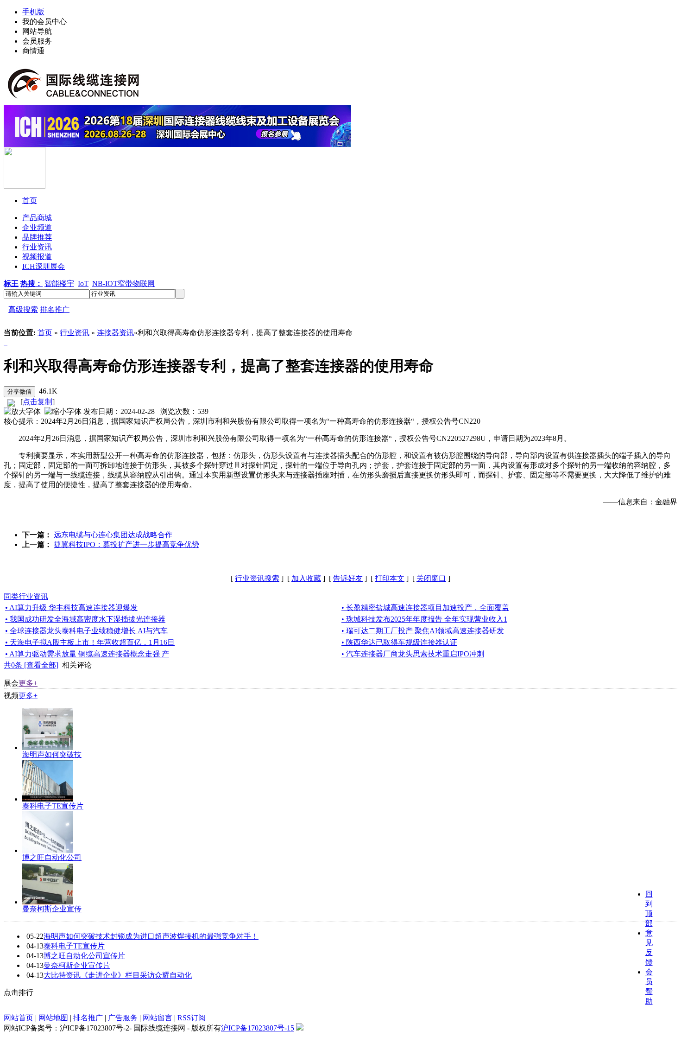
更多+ (28, 683)
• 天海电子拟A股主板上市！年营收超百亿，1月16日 (90, 642)
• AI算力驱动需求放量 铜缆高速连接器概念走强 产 (87, 654)
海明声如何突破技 (52, 754)
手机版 (33, 12)
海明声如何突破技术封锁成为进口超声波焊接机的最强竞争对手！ (151, 936)
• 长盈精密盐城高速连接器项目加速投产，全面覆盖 (425, 607)
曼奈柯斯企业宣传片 (77, 965)
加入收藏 (306, 578)
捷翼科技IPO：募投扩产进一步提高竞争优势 (126, 544)
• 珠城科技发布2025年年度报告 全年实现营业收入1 (424, 619)
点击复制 (37, 402)
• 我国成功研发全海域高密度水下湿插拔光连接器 (85, 619)
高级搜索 (23, 309)
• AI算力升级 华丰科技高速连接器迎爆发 (71, 607)
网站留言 (157, 1018)
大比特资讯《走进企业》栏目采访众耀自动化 (118, 975)
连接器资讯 (115, 333)
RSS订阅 (191, 1018)
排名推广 (54, 309)
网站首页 (18, 1018)
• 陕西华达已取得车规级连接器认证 (399, 642)
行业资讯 (74, 333)
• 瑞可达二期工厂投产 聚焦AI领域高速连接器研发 (422, 631)
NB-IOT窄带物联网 (123, 283)
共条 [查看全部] (31, 665)
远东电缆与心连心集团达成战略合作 (113, 535)
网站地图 (53, 1018)
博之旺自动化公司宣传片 (84, 956)
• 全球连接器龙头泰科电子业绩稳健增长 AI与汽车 (86, 631)
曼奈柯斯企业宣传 (52, 909)
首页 (45, 333)
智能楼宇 (59, 283)
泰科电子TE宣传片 (52, 806)
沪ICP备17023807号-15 (257, 1028)
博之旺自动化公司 (52, 857)
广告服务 (123, 1018)
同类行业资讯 (26, 596)
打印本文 (389, 578)
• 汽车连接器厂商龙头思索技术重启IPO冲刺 (412, 654)
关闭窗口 (431, 578)
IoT (83, 283)
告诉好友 (348, 578)
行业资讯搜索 (257, 578)
